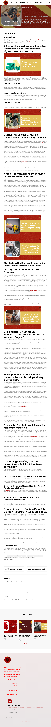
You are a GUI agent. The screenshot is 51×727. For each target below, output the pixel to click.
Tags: (5, 555)
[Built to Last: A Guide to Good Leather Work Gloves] (10, 626)
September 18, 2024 (27, 640)
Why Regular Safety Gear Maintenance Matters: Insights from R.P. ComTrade (25, 637)
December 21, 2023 (12, 25)
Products (13, 683)
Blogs (14, 685)
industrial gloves (18, 555)
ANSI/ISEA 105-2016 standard (35, 436)
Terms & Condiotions (11, 694)
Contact (13, 688)
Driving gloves (10, 555)
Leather (24, 555)
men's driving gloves (38, 555)
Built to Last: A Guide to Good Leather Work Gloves (10, 636)
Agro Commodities (11, 690)
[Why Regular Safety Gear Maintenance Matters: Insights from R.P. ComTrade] (25, 626)
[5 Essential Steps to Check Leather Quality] (40, 626)
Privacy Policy (12, 692)
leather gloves (30, 555)
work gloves (22, 557)
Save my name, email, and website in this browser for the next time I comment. (19, 599)
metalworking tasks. (24, 406)
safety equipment (8, 557)
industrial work (31, 41)
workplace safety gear (30, 557)
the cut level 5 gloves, (24, 390)
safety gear (15, 557)
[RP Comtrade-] (5, 2)
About (14, 687)
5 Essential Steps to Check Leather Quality (40, 636)
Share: (5, 559)
